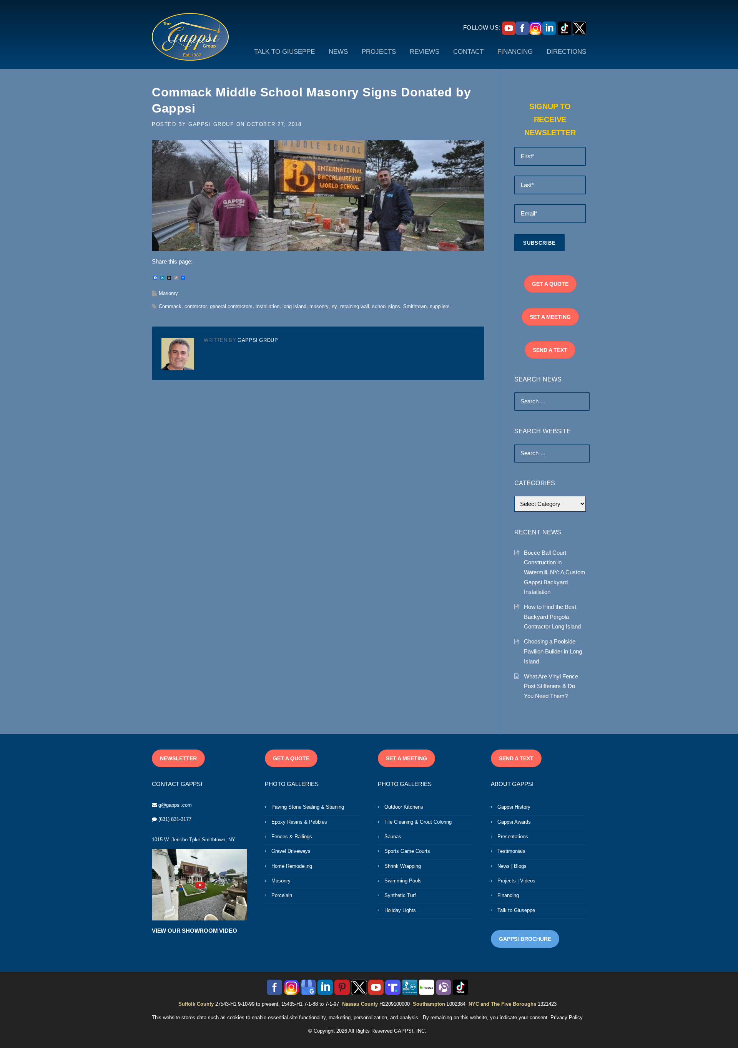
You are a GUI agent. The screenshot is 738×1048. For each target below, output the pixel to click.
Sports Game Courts (407, 851)
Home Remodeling (291, 866)
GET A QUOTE (550, 284)
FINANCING (515, 51)
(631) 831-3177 (174, 819)
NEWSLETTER (178, 758)
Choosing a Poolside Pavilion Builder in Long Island (553, 651)
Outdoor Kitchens (403, 807)
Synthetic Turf (400, 895)
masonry (319, 306)
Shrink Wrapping (402, 866)
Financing (508, 895)
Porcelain (281, 895)
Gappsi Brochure (525, 939)
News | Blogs (512, 866)
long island (294, 306)
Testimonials (511, 851)
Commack (170, 306)
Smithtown (415, 306)
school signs (386, 306)
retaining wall (354, 306)
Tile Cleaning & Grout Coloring (418, 822)
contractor (195, 306)
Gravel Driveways (291, 851)
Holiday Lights (400, 910)
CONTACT (468, 51)
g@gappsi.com (175, 805)
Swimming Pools (403, 881)
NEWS (338, 51)
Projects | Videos (516, 881)
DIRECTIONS (566, 51)
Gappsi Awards (514, 822)
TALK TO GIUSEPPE (284, 51)
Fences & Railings (291, 836)
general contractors (231, 306)
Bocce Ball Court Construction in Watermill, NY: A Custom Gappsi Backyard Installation (554, 572)
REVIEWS (424, 51)
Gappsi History (513, 807)
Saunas (392, 836)
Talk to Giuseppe (516, 910)
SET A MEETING (550, 317)
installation (267, 306)
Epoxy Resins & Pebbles (299, 822)
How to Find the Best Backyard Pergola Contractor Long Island (552, 617)
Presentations (512, 836)
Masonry (168, 293)
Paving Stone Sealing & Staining (307, 807)
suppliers (440, 306)
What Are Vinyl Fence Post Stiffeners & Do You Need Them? (551, 686)
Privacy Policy (566, 1017)
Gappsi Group (211, 124)
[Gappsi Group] (190, 36)
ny (334, 306)
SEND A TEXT (550, 350)
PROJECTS (379, 51)
